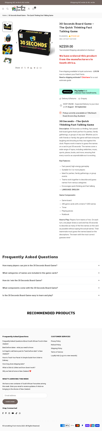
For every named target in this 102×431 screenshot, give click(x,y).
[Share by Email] (41, 67)
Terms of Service (57, 352)
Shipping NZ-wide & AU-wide (13, 2)
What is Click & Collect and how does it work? (18, 367)
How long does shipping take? (13, 364)
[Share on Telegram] (34, 67)
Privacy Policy (56, 341)
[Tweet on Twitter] (25, 67)
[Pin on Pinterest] (28, 67)
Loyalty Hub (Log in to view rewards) (64, 356)
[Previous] (17, 42)
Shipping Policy (56, 348)
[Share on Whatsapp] (37, 67)
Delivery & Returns (69, 99)
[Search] (7, 9)
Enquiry (84, 99)
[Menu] (3, 9)
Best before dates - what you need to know (17, 347)
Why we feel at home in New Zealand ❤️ (16, 371)
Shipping (73, 50)
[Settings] (28, 9)
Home (4, 15)
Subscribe (10, 402)
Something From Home (12, 426)
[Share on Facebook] (22, 67)
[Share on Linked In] (31, 67)
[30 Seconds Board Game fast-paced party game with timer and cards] (7, 27)
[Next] (52, 42)
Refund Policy (56, 345)
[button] (33, 9)
